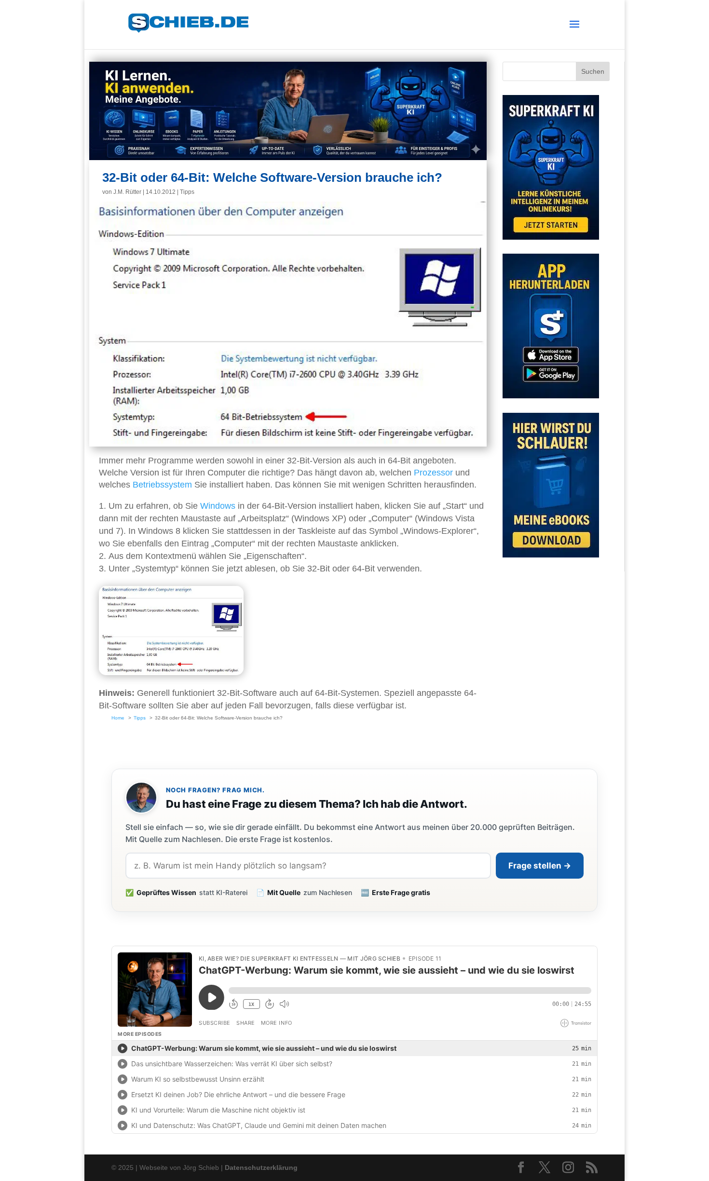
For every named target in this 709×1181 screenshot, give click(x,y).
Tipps (187, 192)
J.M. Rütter (127, 192)
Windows (217, 506)
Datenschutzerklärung (261, 1167)
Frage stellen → (539, 865)
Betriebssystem (162, 484)
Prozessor (433, 472)
